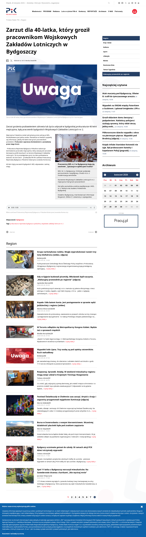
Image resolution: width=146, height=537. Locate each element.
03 (126, 185)
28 (110, 207)
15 (116, 196)
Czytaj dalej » (51, 269)
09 (121, 191)
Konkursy (82, 11)
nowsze (91, 232)
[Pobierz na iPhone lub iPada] (138, 3)
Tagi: (8, 224)
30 (105, 185)
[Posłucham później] (95, 212)
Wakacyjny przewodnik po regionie (116, 74)
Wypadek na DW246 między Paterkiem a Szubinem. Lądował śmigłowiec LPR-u (121, 108)
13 (105, 196)
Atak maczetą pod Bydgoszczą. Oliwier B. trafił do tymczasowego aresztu (120, 96)
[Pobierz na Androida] (135, 3)
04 (132, 185)
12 (137, 191)
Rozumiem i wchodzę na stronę (13, 534)
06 (105, 191)
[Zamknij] (142, 506)
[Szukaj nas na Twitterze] (126, 3)
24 (126, 201)
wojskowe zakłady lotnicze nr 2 (52, 224)
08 (116, 191)
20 (105, 201)
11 (132, 191)
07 (110, 191)
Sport (105, 52)
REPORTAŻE (92, 11)
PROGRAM (47, 11)
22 (116, 201)
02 (121, 185)
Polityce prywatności (113, 516)
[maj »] (137, 175)
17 (126, 196)
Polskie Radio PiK (12, 20)
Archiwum (102, 11)
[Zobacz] (121, 221)
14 (110, 196)
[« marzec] (105, 175)
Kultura (106, 47)
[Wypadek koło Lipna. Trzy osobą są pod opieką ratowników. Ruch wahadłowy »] (20, 356)
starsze (12, 232)
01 (116, 185)
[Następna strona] (95, 497)
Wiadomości (36, 11)
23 (121, 201)
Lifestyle (106, 56)
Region (23, 20)
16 (121, 196)
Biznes (105, 61)
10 (126, 191)
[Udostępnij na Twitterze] (12, 60)
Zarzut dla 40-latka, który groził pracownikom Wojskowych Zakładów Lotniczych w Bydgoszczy (48, 40)
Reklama (56, 11)
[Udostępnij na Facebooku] (8, 60)
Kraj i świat (107, 43)
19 (137, 196)
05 (137, 185)
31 (110, 185)
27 (105, 207)
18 (132, 196)
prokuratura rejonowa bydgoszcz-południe (25, 224)
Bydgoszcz (20, 220)
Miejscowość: (11, 220)
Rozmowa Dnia (108, 65)
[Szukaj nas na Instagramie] (119, 3)
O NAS (110, 11)
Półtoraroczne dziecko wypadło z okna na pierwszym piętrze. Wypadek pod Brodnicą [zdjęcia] (120, 135)
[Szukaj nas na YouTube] (129, 3)
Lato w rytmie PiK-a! (69, 11)
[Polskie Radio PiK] (11, 11)
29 (116, 207)
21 (110, 201)
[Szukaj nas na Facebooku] (122, 3)
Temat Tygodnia (109, 70)
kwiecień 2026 (121, 175)
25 (132, 201)
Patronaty (119, 11)
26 (137, 201)
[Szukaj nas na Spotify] (132, 3)
